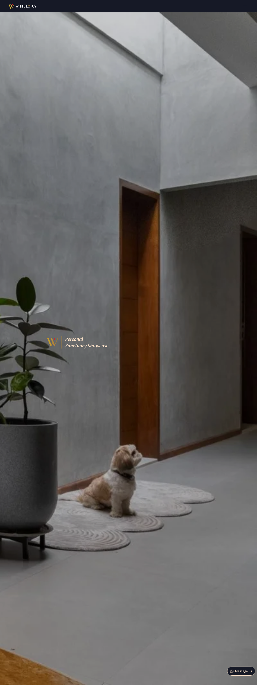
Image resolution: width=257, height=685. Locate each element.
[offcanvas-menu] (245, 6)
